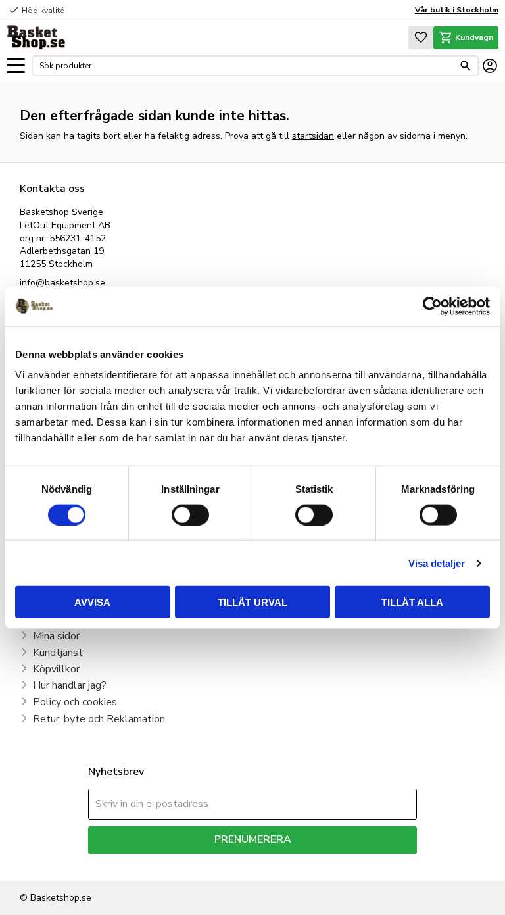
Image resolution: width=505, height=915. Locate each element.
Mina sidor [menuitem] (56, 636)
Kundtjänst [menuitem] (58, 652)
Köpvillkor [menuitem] (56, 669)
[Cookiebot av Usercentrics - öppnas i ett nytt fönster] (432, 306)
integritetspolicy (299, 863)
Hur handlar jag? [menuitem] (70, 685)
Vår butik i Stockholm (456, 10)
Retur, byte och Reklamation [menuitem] (99, 719)
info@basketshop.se (62, 282)
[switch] (190, 514)
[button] (16, 66)
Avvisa (92, 602)
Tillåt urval (252, 602)
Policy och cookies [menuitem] (75, 702)
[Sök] (465, 66)
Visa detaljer (436, 562)
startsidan (313, 136)
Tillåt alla (412, 602)
